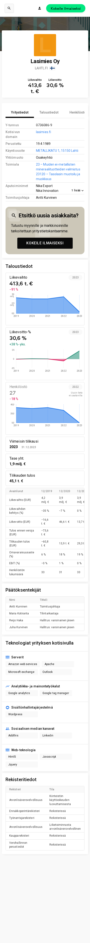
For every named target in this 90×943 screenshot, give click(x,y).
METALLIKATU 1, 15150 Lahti (57, 150)
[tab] (20, 112)
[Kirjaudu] (39, 8)
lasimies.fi (43, 132)
